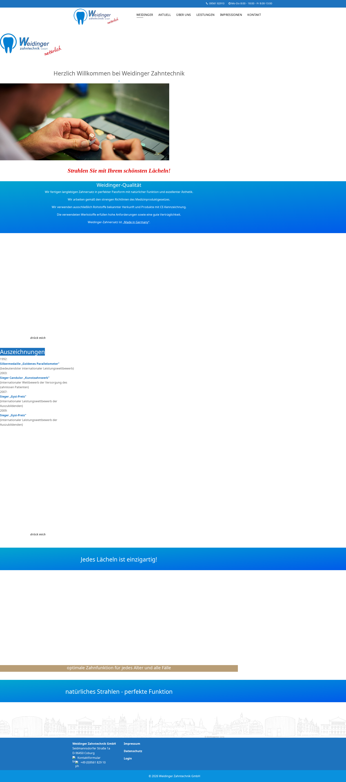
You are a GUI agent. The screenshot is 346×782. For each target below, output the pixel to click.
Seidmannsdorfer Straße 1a (91, 748)
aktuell (164, 15)
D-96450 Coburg (83, 753)
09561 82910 (216, 3)
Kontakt (254, 15)
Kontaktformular (89, 758)
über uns (183, 15)
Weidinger (144, 15)
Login (128, 758)
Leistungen (205, 15)
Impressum (132, 744)
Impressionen (231, 15)
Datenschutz (133, 751)
